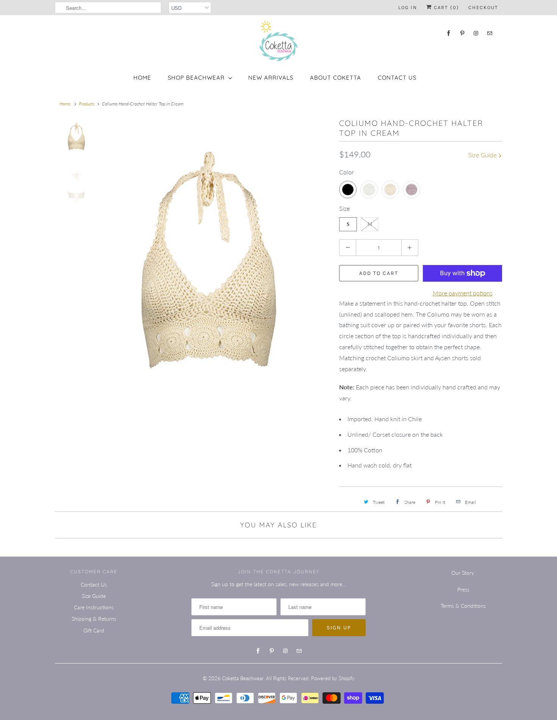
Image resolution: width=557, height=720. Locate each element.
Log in (407, 7)
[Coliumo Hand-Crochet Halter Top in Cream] (208, 281)
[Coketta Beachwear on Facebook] (449, 33)
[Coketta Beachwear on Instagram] (476, 33)
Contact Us (397, 77)
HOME (142, 77)
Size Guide (483, 155)
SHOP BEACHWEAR (196, 77)
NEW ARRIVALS (270, 77)
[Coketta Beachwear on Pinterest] (462, 33)
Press (463, 589)
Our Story (462, 572)
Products (87, 104)
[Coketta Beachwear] (278, 41)
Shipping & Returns (94, 618)
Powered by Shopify (333, 678)
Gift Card (93, 630)
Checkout (483, 7)
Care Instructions (94, 607)
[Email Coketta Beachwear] (489, 33)
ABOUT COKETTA (335, 77)
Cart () (445, 7)
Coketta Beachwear (242, 678)
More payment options (463, 292)
